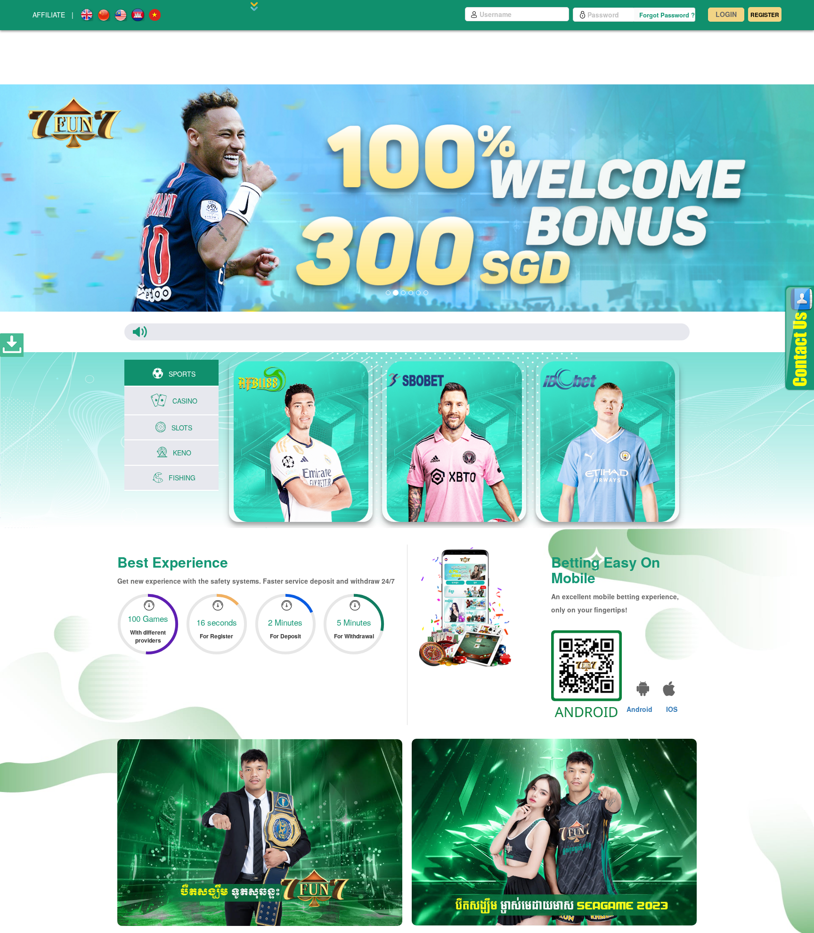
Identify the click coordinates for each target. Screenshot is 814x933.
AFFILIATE (49, 14)
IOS (671, 709)
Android (639, 709)
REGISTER (764, 14)
